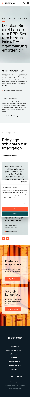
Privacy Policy (8, 197)
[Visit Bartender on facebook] (12, 376)
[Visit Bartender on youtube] (18, 376)
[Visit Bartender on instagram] (21, 376)
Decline (15, 213)
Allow (15, 208)
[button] (15, 346)
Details (25, 204)
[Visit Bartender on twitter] (15, 376)
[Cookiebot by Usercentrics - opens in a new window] (21, 182)
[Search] (24, 3)
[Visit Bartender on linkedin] (9, 376)
